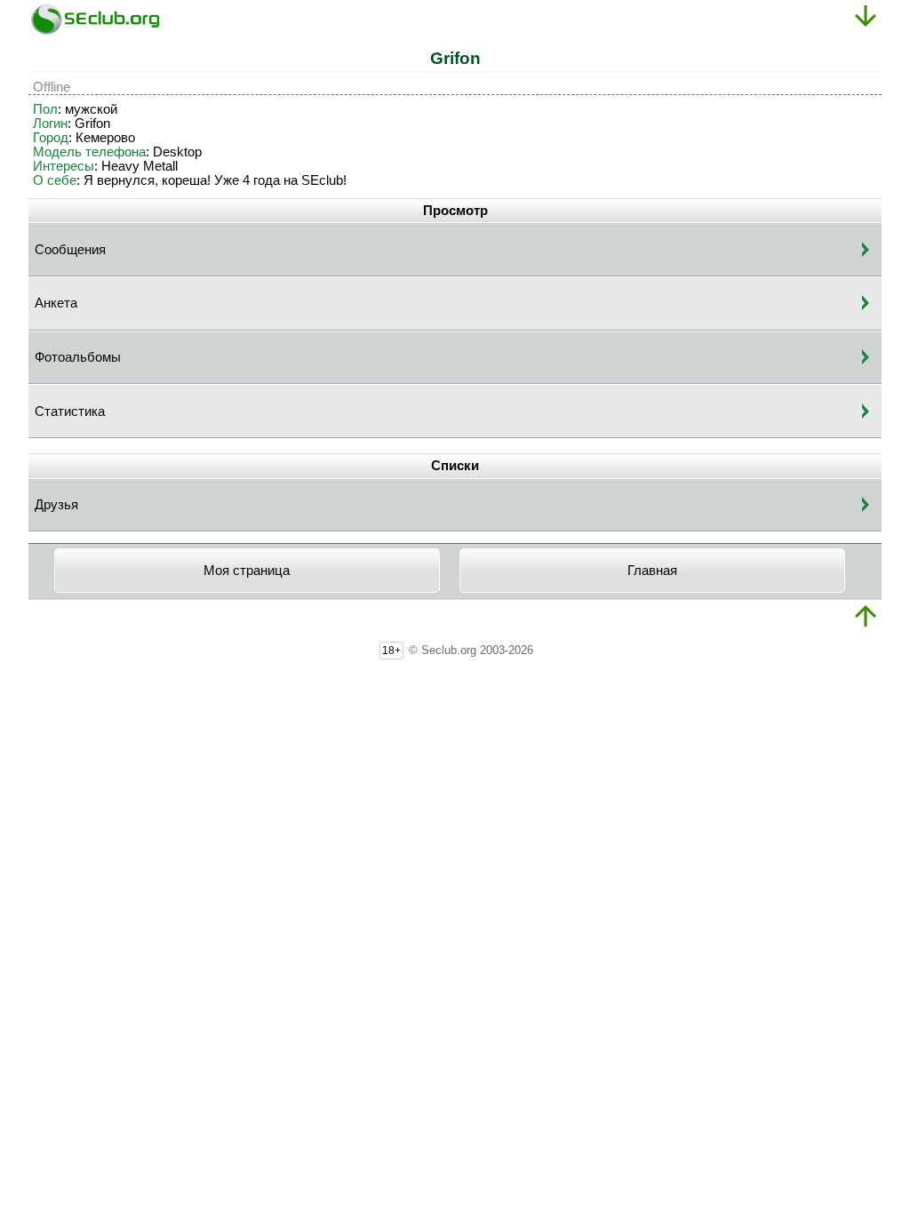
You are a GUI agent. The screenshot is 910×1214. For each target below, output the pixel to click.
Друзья (56, 505)
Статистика (70, 411)
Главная (652, 570)
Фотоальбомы (78, 357)
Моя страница (247, 570)
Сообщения (70, 250)
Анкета (56, 303)
